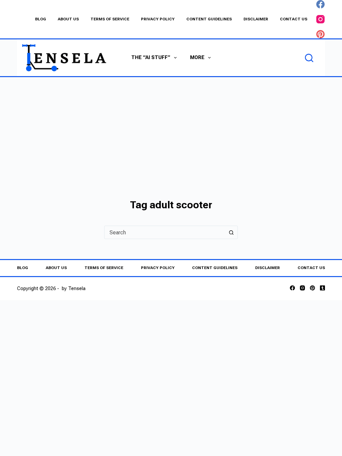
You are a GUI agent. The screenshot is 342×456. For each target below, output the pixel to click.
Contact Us (293, 19)
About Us (68, 19)
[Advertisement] (171, 127)
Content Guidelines (209, 19)
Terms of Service (110, 19)
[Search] (309, 58)
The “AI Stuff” (150, 57)
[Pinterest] (320, 34)
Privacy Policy (158, 19)
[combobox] (165, 232)
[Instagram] (320, 19)
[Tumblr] (322, 287)
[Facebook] (320, 4)
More (197, 57)
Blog (40, 19)
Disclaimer (255, 19)
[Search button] (231, 232)
